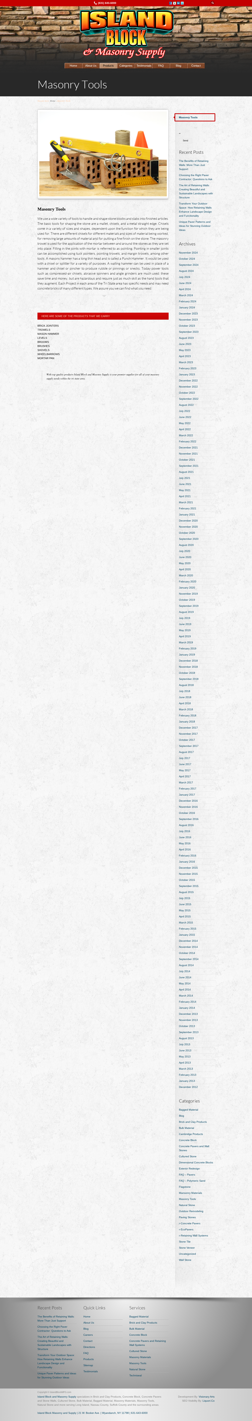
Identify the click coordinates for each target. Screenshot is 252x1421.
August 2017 (186, 752)
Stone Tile (185, 1241)
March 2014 (186, 995)
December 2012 (188, 1086)
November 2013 (188, 1020)
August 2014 (186, 965)
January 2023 (187, 374)
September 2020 (189, 538)
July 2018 (184, 691)
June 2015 (185, 904)
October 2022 (187, 392)
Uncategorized (187, 1253)
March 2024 (186, 295)
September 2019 (189, 605)
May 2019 (185, 630)
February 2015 (187, 928)
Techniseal (135, 1375)
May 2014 (185, 983)
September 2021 (189, 465)
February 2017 (187, 788)
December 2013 (188, 1013)
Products (108, 65)
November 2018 (188, 666)
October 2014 (187, 953)
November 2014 (188, 946)
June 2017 (185, 764)
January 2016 (187, 861)
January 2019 (187, 654)
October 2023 (187, 325)
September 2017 (189, 745)
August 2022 (186, 404)
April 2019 (185, 636)
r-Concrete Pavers (189, 1223)
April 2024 (185, 289)
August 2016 (186, 825)
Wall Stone (185, 1259)
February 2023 (187, 368)
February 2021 (187, 508)
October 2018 (187, 672)
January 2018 (187, 721)
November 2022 (188, 386)
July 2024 (184, 277)
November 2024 (188, 252)
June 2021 (185, 484)
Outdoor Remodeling (191, 1211)
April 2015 (185, 916)
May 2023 (185, 350)
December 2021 (188, 447)
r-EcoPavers (186, 1229)
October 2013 (187, 1026)
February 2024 (187, 301)
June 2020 (185, 557)
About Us (90, 65)
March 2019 (186, 642)
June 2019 (185, 624)
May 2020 (185, 563)
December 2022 (188, 380)
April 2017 (185, 776)
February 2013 (187, 1074)
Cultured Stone (187, 1156)
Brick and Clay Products (193, 1121)
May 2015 (185, 910)
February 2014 (187, 1001)
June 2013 (185, 1050)
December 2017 (188, 727)
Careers (88, 1334)
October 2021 (187, 459)
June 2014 (185, 977)
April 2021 (185, 496)
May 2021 (185, 490)
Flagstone (185, 1186)
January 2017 (187, 794)
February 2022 (187, 441)
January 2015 (187, 934)
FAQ (161, 65)
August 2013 (186, 1038)
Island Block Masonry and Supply (56, 1412)
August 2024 (186, 270)
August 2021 (186, 471)
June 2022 (185, 417)
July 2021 (184, 477)
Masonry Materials (140, 1357)
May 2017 (185, 770)
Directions (89, 1347)
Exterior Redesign (189, 1168)
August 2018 (186, 685)
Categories (125, 65)
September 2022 (189, 398)
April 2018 (185, 703)
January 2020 (187, 587)
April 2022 (185, 429)
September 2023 (189, 331)
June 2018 (185, 697)
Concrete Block (188, 1140)
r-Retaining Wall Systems (193, 1235)
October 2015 (187, 879)
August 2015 (186, 892)
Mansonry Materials (190, 1192)
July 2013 (184, 1044)
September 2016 (189, 819)
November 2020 (188, 526)
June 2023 (185, 344)
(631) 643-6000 (107, 2)
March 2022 (186, 435)
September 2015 (189, 886)
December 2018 (188, 660)
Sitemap (88, 1365)
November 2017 (188, 733)
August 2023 (186, 337)
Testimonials (144, 65)
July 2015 (184, 898)
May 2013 (185, 1056)
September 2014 (189, 959)
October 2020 (187, 532)
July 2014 (184, 971)
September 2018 (189, 678)
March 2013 (186, 1068)
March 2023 (186, 362)
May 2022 (185, 423)
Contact (196, 65)
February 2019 (187, 648)
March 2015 (186, 922)
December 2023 (188, 313)
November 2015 (188, 873)
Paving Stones (187, 1217)
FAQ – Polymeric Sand (192, 1180)
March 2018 (186, 709)
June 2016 (185, 837)
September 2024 (189, 264)
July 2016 (184, 831)
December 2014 (188, 940)
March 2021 (186, 502)
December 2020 (188, 520)
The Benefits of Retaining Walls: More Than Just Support (193, 165)
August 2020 (186, 544)
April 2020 (185, 569)
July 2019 (184, 618)
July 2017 (184, 758)
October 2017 (187, 739)
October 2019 (187, 599)
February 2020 (187, 581)
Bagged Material (188, 1109)
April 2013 (185, 1062)
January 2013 (187, 1080)
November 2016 (188, 806)
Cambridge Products (191, 1134)
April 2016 (185, 849)
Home (73, 65)
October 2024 (187, 258)
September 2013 (189, 1032)
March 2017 (186, 782)
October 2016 (187, 812)
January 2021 (187, 514)
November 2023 (188, 319)
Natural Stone (187, 1205)
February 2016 (187, 855)
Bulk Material (186, 1127)
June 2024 (185, 283)
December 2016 (188, 800)
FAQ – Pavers (187, 1174)
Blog (178, 65)
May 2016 (185, 843)
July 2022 (184, 411)
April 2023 (185, 356)
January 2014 (187, 1007)
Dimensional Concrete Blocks (196, 1162)
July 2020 (184, 551)
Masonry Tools (187, 1199)
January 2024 (187, 307)
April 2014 (185, 989)
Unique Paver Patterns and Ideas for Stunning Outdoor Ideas (195, 225)
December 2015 (188, 867)
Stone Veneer (187, 1247)
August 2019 (186, 611)
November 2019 (188, 593)
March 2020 (186, 575)
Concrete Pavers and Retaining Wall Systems (147, 1342)
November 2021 (188, 453)
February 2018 (187, 715)
